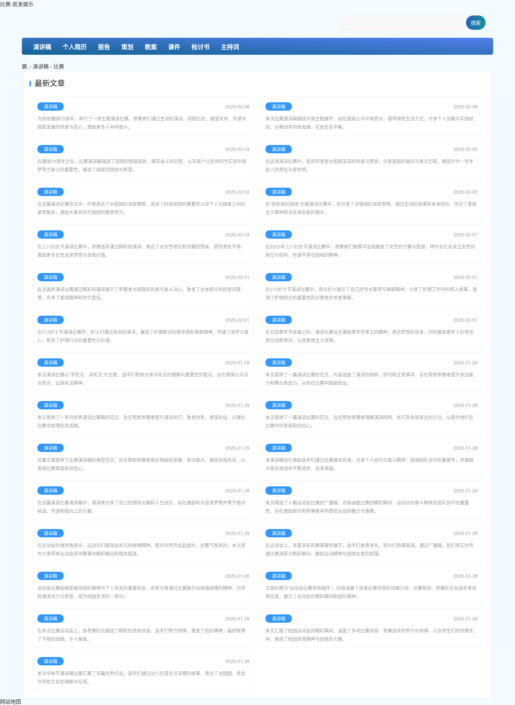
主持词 (230, 46)
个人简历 (75, 46)
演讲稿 (42, 46)
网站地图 (10, 701)
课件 (174, 46)
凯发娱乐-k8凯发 (25, 67)
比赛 (59, 66)
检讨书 (201, 46)
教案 (151, 46)
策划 (127, 46)
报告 (104, 46)
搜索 (476, 22)
